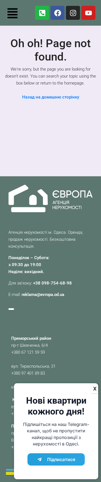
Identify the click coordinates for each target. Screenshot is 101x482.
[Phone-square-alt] (42, 13)
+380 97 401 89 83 (28, 373)
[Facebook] (57, 13)
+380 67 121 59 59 (28, 352)
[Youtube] (88, 13)
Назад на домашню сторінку (50, 97)
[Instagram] (73, 13)
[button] (12, 13)
